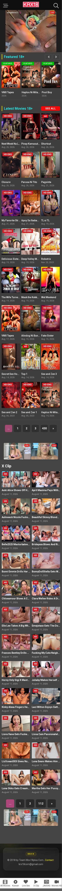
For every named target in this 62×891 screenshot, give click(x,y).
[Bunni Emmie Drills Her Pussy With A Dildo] (16, 561)
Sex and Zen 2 (9, 412)
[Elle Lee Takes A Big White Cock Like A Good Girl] (16, 615)
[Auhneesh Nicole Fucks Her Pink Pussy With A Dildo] (16, 506)
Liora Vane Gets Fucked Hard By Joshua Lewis (28, 734)
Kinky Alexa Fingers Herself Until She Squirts (27, 707)
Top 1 (24, 374)
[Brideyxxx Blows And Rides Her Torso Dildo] (46, 533)
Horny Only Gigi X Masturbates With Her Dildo (27, 680)
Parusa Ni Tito (29, 182)
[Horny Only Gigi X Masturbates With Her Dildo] (16, 669)
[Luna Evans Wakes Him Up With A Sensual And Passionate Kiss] (46, 750)
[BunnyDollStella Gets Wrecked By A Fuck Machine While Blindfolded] (46, 561)
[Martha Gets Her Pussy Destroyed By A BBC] (46, 778)
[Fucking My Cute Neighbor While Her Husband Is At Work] (46, 642)
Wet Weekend (48, 297)
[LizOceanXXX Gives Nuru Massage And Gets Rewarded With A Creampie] (16, 750)
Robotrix (46, 259)
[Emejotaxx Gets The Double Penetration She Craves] (46, 615)
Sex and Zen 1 (29, 412)
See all (50, 108)
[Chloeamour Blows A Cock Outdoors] (16, 588)
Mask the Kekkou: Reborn (35, 297)
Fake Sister (47, 335)
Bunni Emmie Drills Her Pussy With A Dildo (26, 571)
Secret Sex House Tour (14, 374)
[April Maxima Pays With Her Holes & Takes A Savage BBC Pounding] (46, 479)
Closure (6, 182)
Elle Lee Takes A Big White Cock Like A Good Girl (29, 625)
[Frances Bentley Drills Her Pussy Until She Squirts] (16, 642)
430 (44, 428)
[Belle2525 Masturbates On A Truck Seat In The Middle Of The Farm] (16, 533)
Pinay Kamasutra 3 (31, 143)
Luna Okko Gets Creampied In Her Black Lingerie (29, 788)
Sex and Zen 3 (49, 374)
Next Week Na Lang (12, 143)
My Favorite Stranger (13, 220)
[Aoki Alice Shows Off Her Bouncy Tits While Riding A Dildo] (16, 479)
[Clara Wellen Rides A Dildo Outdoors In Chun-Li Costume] (46, 588)
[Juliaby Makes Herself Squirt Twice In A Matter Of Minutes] (46, 669)
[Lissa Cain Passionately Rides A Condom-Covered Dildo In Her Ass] (46, 723)
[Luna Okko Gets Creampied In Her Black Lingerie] (16, 778)
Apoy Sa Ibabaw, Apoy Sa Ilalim (38, 220)
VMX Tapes (8, 92)
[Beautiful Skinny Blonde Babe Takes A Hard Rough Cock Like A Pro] (46, 506)
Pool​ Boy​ (47, 92)
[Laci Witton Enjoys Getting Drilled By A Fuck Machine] (46, 696)
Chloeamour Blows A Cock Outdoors (22, 598)
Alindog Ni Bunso (31, 335)
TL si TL (45, 220)
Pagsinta (46, 182)
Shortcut (46, 143)
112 (40, 803)
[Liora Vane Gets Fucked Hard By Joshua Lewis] (16, 723)
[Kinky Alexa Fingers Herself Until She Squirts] (16, 696)
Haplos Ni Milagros (32, 92)
